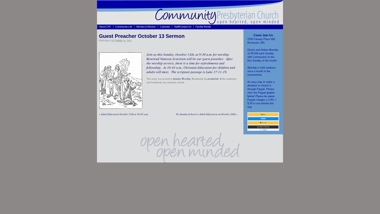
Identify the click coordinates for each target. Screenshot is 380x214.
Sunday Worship (182, 78)
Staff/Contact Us (182, 26)
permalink (213, 78)
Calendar (165, 26)
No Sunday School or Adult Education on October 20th (207, 114)
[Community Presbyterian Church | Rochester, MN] (190, 23)
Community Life (123, 26)
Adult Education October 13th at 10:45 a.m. (123, 114)
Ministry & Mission (146, 26)
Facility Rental (203, 26)
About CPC (105, 26)
